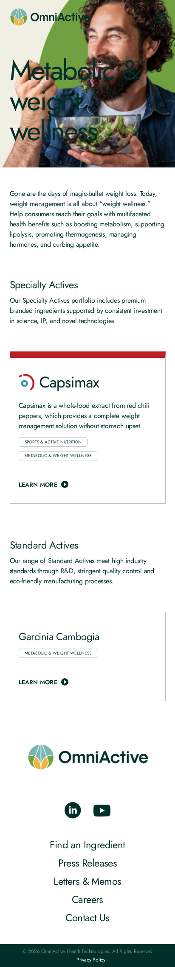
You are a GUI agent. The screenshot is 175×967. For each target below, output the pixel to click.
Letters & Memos (87, 881)
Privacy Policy (90, 960)
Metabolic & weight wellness (58, 455)
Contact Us (87, 917)
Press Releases (87, 863)
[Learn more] (87, 430)
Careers (87, 899)
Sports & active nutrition (53, 442)
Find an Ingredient (87, 844)
